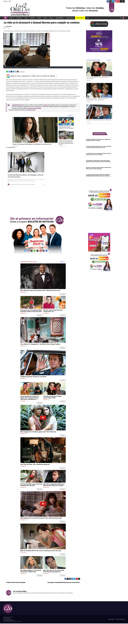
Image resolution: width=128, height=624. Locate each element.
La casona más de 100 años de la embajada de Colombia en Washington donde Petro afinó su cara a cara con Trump (98, 175)
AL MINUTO (11, 17)
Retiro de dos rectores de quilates (16, 582)
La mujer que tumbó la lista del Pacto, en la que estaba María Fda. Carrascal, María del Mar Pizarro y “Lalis (98, 147)
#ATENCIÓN (15, 105)
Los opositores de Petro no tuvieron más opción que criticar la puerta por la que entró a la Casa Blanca (98, 154)
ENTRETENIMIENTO (59, 17)
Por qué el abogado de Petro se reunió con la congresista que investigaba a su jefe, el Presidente (98, 140)
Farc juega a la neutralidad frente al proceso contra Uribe (63, 582)
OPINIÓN (39, 17)
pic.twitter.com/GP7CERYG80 (34, 108)
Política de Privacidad (120, 619)
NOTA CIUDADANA (70, 17)
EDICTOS (51, 17)
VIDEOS (45, 17)
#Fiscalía (20, 105)
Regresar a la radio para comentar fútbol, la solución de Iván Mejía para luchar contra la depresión (98, 168)
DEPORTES (32, 17)
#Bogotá (46, 105)
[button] (120, 18)
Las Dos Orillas (9, 26)
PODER (25, 17)
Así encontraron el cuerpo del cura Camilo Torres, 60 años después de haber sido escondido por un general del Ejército (98, 161)
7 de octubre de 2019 (30, 110)
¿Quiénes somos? (111, 619)
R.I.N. (88, 17)
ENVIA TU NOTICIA (80, 17)
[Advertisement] (43, 204)
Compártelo (22, 71)
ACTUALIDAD (19, 17)
